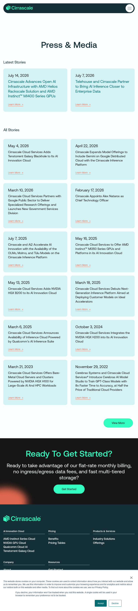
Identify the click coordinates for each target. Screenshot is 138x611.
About (7, 569)
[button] (130, 8)
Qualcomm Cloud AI (15, 546)
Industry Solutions (104, 538)
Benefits (53, 538)
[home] (19, 8)
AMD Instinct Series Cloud (19, 538)
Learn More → (15, 104)
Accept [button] (101, 603)
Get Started (69, 489)
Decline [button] (115, 603)
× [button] (131, 576)
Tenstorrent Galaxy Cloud (18, 550)
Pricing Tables (56, 542)
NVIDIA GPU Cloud (14, 542)
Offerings (98, 542)
